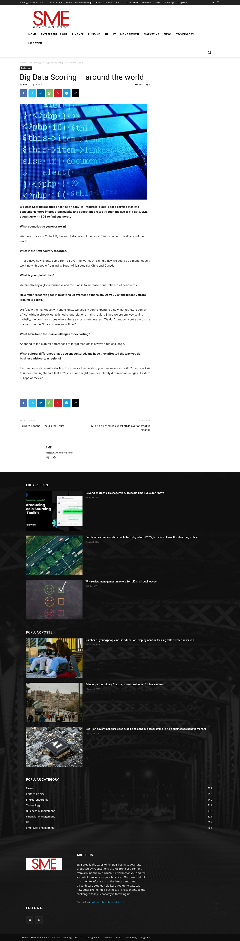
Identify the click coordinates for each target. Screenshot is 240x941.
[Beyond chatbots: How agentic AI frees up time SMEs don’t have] (54, 511)
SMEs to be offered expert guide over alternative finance (120, 428)
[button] (209, 52)
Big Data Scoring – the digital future (42, 426)
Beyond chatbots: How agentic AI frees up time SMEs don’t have (125, 492)
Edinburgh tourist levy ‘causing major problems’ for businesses (124, 684)
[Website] (49, 458)
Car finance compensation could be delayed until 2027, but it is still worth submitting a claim (142, 537)
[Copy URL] (75, 93)
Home (23, 62)
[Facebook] (23, 93)
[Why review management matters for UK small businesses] (54, 599)
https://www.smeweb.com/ (59, 452)
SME (25, 84)
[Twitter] (218, 3)
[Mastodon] (56, 458)
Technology (36, 62)
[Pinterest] (58, 93)
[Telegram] (66, 93)
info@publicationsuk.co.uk (108, 902)
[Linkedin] (213, 3)
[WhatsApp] (49, 93)
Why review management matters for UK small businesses (121, 581)
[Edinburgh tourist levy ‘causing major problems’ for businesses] (54, 702)
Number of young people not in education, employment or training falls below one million (140, 640)
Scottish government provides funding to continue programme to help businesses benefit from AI (146, 728)
